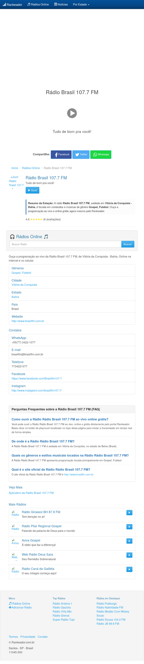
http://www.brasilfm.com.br (28, 321)
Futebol (26, 273)
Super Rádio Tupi (64, 619)
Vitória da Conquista (24, 285)
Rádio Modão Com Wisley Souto (113, 613)
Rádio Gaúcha (62, 607)
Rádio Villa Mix (62, 611)
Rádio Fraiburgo (107, 603)
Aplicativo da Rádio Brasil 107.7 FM (31, 493)
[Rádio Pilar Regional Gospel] (16, 528)
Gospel (16, 273)
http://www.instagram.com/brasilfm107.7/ (37, 390)
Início (14, 168)
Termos (13, 637)
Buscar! (128, 244)
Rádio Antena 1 (62, 603)
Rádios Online (39, 4)
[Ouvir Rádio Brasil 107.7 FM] (16, 182)
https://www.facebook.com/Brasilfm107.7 (37, 378)
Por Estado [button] (80, 4)
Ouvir (33, 190)
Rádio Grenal (61, 615)
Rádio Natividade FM (110, 607)
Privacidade (27, 637)
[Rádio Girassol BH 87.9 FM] (16, 514)
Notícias (62, 4)
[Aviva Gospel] (16, 542)
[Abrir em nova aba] (72, 113)
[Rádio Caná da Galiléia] (16, 571)
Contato (43, 637)
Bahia (15, 297)
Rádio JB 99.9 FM (108, 624)
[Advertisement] (72, 40)
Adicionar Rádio (22, 607)
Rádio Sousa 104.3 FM (111, 619)
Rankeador (14, 4)
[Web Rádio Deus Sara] (16, 556)
